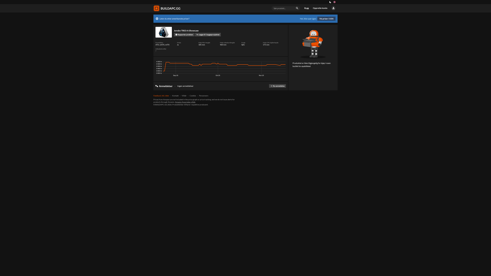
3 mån (261, 62)
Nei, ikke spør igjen (308, 19)
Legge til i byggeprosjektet (207, 34)
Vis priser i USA (326, 18)
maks (283, 62)
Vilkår (184, 96)
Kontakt (175, 96)
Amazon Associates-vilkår (185, 102)
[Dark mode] (330, 2)
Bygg (306, 8)
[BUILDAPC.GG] (166, 8)
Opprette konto (320, 8)
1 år (276, 62)
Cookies (193, 96)
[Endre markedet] (334, 2)
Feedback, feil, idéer (161, 96)
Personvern (203, 96)
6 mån (269, 62)
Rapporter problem (184, 34)
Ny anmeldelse (277, 86)
